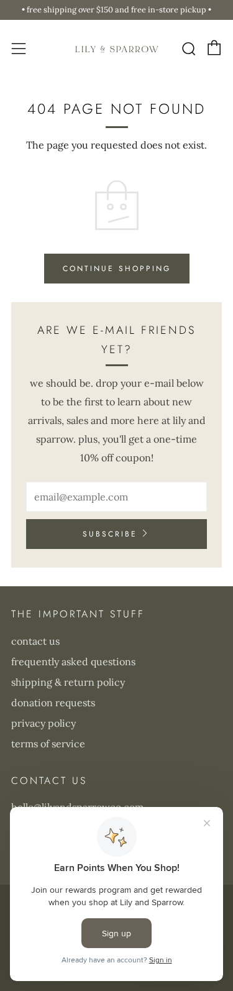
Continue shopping (117, 268)
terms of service (48, 743)
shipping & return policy (68, 682)
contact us (35, 641)
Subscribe (110, 534)
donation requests (53, 702)
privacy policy (43, 723)
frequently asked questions (73, 661)
